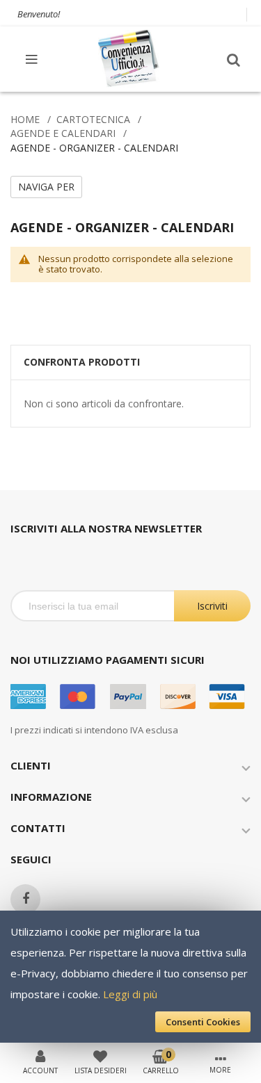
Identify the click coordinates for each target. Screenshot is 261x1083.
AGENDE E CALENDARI (63, 133)
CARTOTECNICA (93, 119)
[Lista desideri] (100, 1055)
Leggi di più (130, 994)
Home (25, 119)
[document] (130, 976)
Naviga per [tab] (46, 186)
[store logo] (129, 59)
